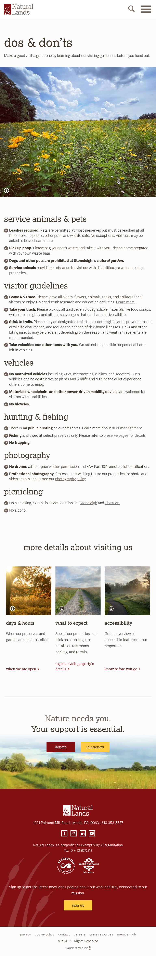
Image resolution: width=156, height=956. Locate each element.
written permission (64, 466)
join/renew (95, 747)
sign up (78, 905)
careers (79, 934)
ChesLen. (112, 503)
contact (64, 934)
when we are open (21, 668)
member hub (126, 934)
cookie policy (44, 934)
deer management (127, 428)
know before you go (121, 668)
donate (60, 747)
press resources (101, 934)
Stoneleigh (88, 503)
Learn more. (43, 240)
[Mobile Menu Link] (146, 11)
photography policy (70, 479)
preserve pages (116, 435)
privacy (25, 934)
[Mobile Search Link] (131, 9)
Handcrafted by (76, 948)
